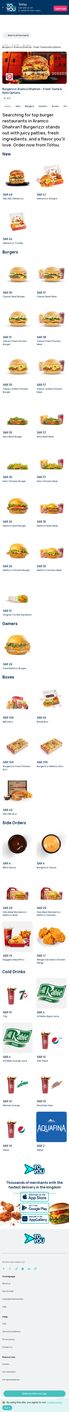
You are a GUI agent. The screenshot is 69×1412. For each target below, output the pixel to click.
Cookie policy (54, 1402)
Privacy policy (8, 1339)
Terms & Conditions (11, 1331)
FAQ (4, 1323)
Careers (5, 1364)
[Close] (3, 7)
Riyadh (15, 45)
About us (6, 1283)
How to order (8, 1291)
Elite (4, 1306)
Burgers (27, 45)
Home (5, 45)
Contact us (7, 1347)
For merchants (9, 1371)
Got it (7, 1408)
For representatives (11, 1379)
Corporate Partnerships (12, 1299)
